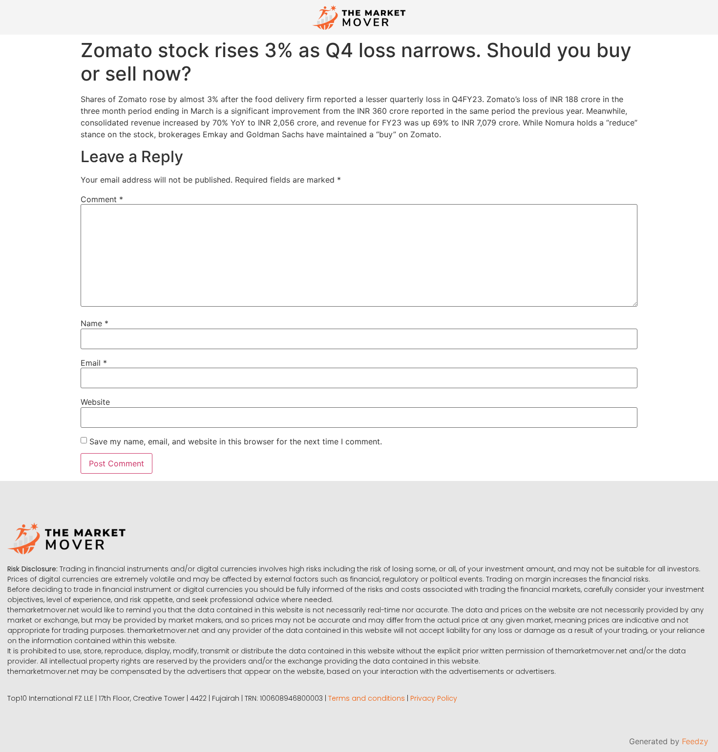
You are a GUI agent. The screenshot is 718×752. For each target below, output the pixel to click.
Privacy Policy (433, 698)
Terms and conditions (366, 698)
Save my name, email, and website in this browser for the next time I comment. (235, 441)
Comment (102, 199)
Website (95, 402)
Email (94, 363)
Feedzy (695, 741)
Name (94, 323)
